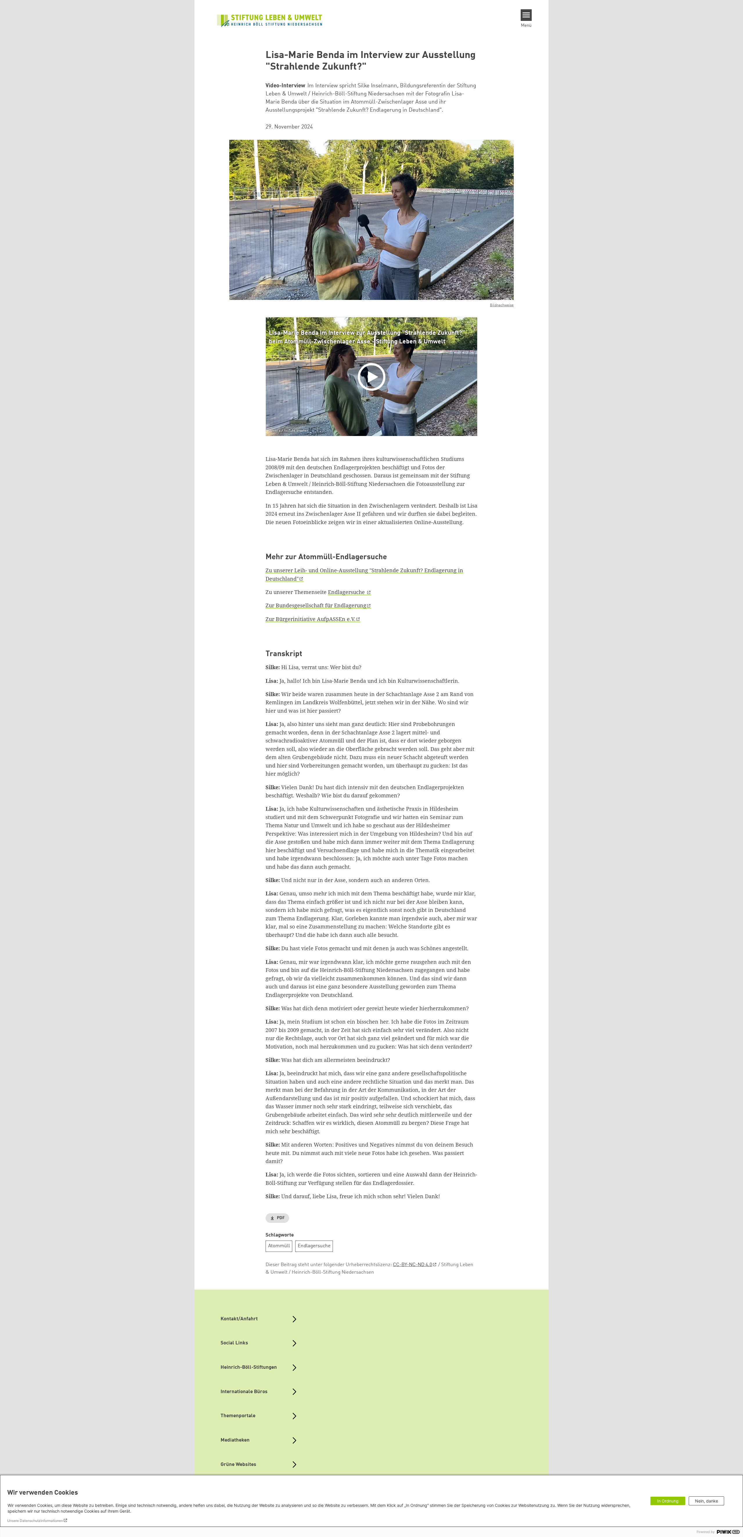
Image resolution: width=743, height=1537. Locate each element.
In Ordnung (668, 1500)
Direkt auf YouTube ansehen (288, 431)
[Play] (373, 376)
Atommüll (279, 1245)
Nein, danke (706, 1500)
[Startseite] (270, 20)
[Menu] (526, 15)
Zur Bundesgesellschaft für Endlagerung (316, 605)
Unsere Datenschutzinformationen (35, 1520)
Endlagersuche (347, 592)
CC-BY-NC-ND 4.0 (412, 1264)
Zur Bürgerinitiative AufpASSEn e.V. (311, 618)
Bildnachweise (502, 305)
